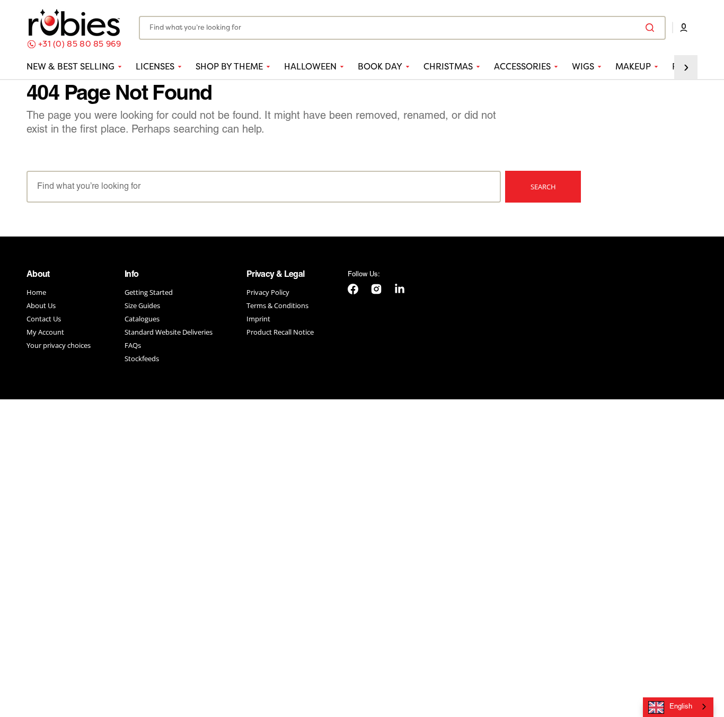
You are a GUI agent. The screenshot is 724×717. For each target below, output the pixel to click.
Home (36, 292)
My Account (45, 332)
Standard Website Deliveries (169, 332)
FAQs (133, 345)
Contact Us (44, 318)
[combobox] (402, 28)
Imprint (258, 318)
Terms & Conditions (277, 305)
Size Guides (142, 305)
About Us (41, 305)
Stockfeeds (142, 358)
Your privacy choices (59, 345)
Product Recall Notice (280, 332)
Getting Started (149, 292)
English (680, 707)
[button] (683, 27)
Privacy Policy (267, 292)
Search (543, 186)
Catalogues (142, 318)
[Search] (652, 27)
